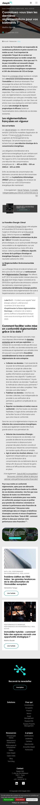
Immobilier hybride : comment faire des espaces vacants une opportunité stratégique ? (20, 634)
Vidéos (11, 750)
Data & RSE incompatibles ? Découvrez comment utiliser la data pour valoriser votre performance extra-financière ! (21, 476)
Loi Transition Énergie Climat (15, 227)
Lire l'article (11, 593)
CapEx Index (11, 756)
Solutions (11, 702)
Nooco (29, 713)
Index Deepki (11, 753)
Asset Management (28, 717)
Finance (29, 711)
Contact (20, 768)
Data (6, 571)
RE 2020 (5, 280)
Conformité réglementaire (13, 8)
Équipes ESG (29, 721)
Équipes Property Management (29, 725)
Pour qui (29, 702)
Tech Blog (11, 761)
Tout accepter (8, 799)
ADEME (20, 180)
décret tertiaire (10, 130)
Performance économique (14, 624)
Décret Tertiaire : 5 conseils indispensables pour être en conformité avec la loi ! (20, 192)
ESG (10, 571)
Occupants (29, 708)
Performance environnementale (17, 626)
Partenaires (29, 750)
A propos (29, 733)
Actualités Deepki (29, 747)
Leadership (29, 738)
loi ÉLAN (18, 135)
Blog (19, 41)
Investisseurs (28, 705)
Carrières (29, 741)
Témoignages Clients (11, 737)
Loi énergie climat (16, 76)
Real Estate (29, 8)
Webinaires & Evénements (11, 742)
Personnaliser (32, 799)
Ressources (12, 41)
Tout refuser (20, 799)
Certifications (28, 736)
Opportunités (29, 744)
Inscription (20, 687)
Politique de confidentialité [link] (20, 802)
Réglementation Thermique (17, 274)
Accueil (6, 41)
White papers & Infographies (11, 746)
